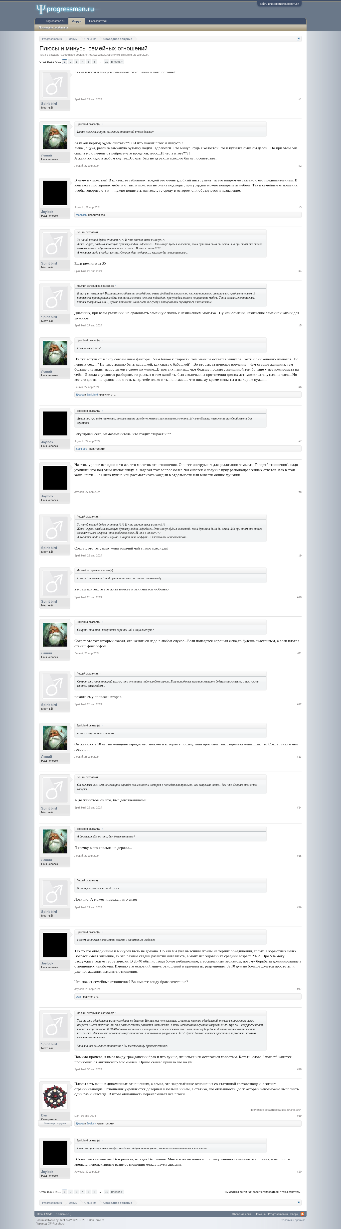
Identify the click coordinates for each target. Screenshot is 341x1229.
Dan (78, 996)
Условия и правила (293, 1220)
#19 (299, 1115)
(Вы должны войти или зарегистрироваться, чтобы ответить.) (263, 1191)
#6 (300, 387)
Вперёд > (117, 61)
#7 (300, 441)
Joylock (47, 212)
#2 (300, 165)
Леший (46, 155)
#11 (299, 653)
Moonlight (81, 214)
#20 (299, 1171)
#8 (300, 491)
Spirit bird (126, 54)
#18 (299, 1069)
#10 (299, 597)
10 (106, 61)
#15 (299, 855)
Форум (76, 21)
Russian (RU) (63, 1214)
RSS (302, 1214)
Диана (80, 394)
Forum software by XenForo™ (70, 1220)
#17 (299, 988)
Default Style (44, 1214)
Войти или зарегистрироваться (279, 3)
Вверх (294, 1214)
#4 (300, 271)
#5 (300, 325)
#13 (299, 756)
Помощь (260, 1214)
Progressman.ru (54, 20)
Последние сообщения (53, 27)
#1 (300, 99)
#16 (299, 907)
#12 (299, 704)
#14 (299, 807)
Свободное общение (74, 54)
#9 (300, 555)
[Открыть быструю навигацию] (298, 38)
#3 (300, 207)
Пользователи (98, 20)
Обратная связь (242, 1214)
